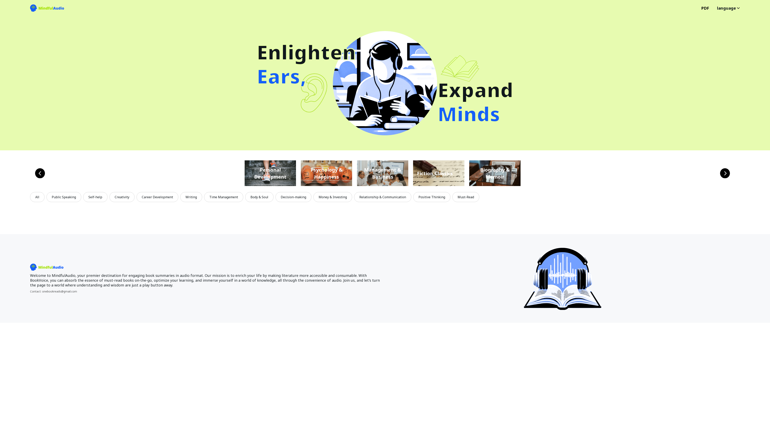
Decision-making (293, 197)
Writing (191, 197)
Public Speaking (64, 197)
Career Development (157, 197)
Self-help (95, 197)
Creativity (122, 197)
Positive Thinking (431, 197)
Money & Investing (333, 197)
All (37, 197)
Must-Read (466, 197)
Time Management (223, 197)
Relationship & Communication (382, 197)
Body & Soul (259, 197)
